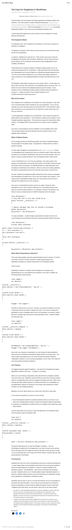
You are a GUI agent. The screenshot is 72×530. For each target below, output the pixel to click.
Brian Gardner (30, 527)
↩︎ (17, 506)
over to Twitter (48, 27)
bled (42, 27)
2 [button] (14, 78)
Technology (26, 12)
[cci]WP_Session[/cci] (47, 150)
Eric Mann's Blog (7, 3)
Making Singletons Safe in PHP (45, 16)
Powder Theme (20, 527)
